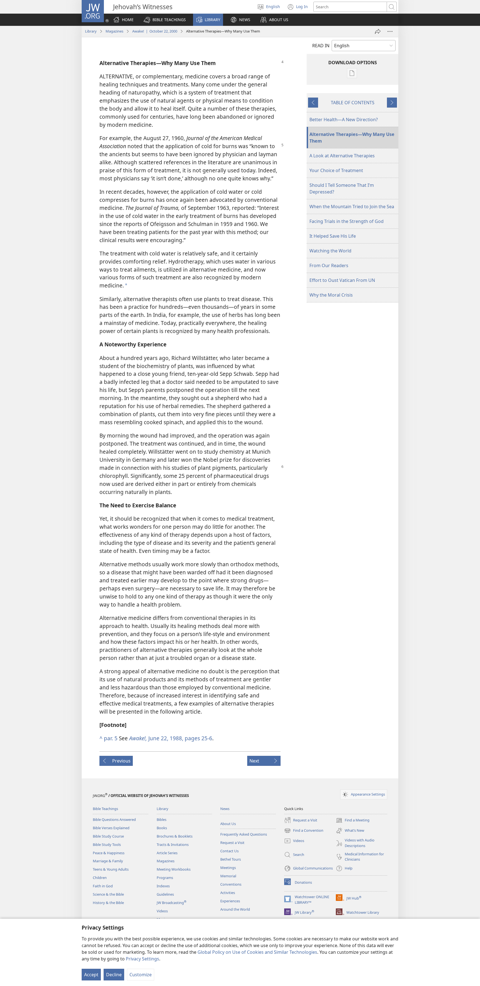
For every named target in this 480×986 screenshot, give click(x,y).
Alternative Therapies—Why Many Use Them (351, 137)
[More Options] (390, 31)
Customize (140, 975)
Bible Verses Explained (111, 827)
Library (91, 31)
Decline (114, 975)
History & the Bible (108, 902)
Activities (227, 892)
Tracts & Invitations (173, 844)
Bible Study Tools (107, 844)
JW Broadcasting (171, 902)
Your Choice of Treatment (336, 170)
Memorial (228, 875)
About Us (228, 823)
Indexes (163, 885)
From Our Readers (328, 265)
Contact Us (229, 850)
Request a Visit (232, 842)
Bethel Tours (230, 859)
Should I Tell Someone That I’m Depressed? (341, 188)
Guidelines (165, 894)
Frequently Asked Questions (243, 834)
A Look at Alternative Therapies (342, 156)
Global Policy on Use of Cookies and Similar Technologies (257, 952)
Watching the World (330, 251)
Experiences (230, 900)
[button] (165, 20)
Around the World (235, 909)
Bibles (161, 819)
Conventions (230, 884)
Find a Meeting (352, 821)
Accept (91, 975)
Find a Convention (303, 831)
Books (162, 827)
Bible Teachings (105, 808)
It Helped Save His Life (332, 236)
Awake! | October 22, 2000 (154, 31)
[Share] (378, 31)
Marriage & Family (108, 860)
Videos (162, 910)
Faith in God (103, 885)
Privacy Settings (142, 959)
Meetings (228, 867)
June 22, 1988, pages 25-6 (170, 738)
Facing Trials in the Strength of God (346, 221)
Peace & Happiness (108, 852)
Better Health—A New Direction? (343, 119)
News (224, 808)
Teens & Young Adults (111, 869)
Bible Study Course (108, 836)
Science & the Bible (108, 894)
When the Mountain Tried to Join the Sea (351, 206)
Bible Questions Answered (114, 819)
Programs (165, 877)
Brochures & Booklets (174, 836)
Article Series (167, 852)
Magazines (114, 31)
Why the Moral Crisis (331, 295)
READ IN (320, 46)
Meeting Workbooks (174, 869)
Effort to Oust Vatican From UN (342, 280)
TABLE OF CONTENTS (352, 103)
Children (100, 877)
